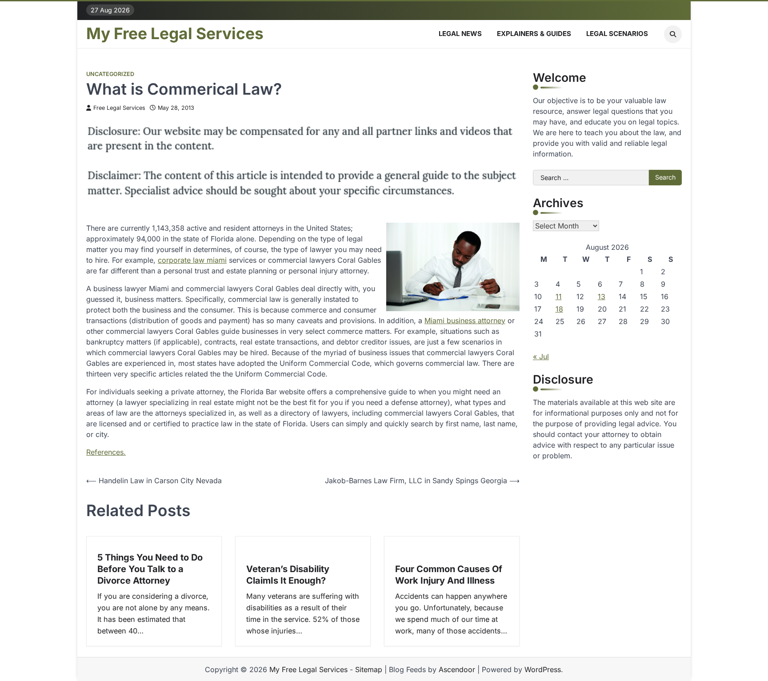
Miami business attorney (464, 320)
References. (106, 452)
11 (559, 296)
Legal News (460, 33)
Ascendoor (457, 669)
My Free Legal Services (175, 33)
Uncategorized (110, 74)
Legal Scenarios (617, 33)
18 (559, 308)
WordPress (542, 669)
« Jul (541, 356)
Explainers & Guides (534, 33)
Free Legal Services (119, 107)
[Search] (673, 34)
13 (601, 296)
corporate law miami (192, 260)
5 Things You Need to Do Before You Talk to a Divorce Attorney (150, 569)
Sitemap (368, 669)
